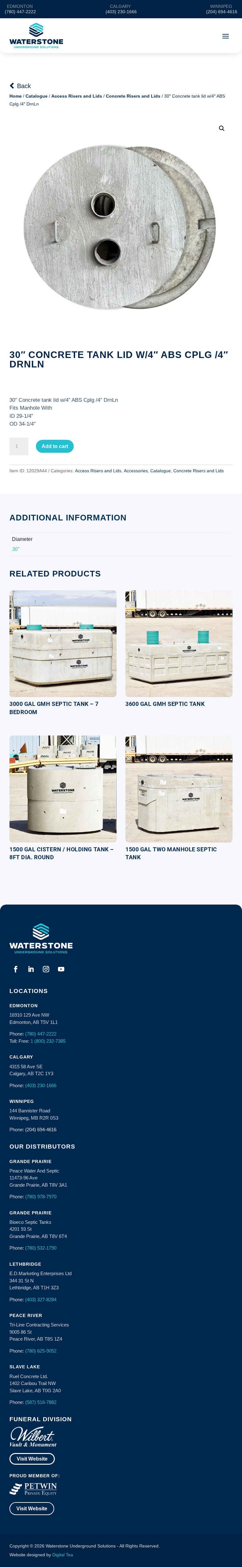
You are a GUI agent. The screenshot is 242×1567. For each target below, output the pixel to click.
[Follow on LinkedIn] (31, 969)
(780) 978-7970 (40, 1196)
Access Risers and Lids (76, 96)
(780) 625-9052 (40, 1351)
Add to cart (55, 446)
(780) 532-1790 (40, 1248)
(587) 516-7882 (40, 1402)
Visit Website (32, 1459)
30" (16, 549)
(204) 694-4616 (40, 1129)
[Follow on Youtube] (61, 969)
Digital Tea (62, 1554)
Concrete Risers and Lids (133, 96)
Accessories (136, 470)
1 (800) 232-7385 (48, 1041)
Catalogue (37, 96)
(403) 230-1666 (40, 1085)
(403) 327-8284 (40, 1299)
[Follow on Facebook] (15, 969)
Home (15, 96)
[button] (222, 128)
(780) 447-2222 (40, 1033)
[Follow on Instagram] (46, 969)
